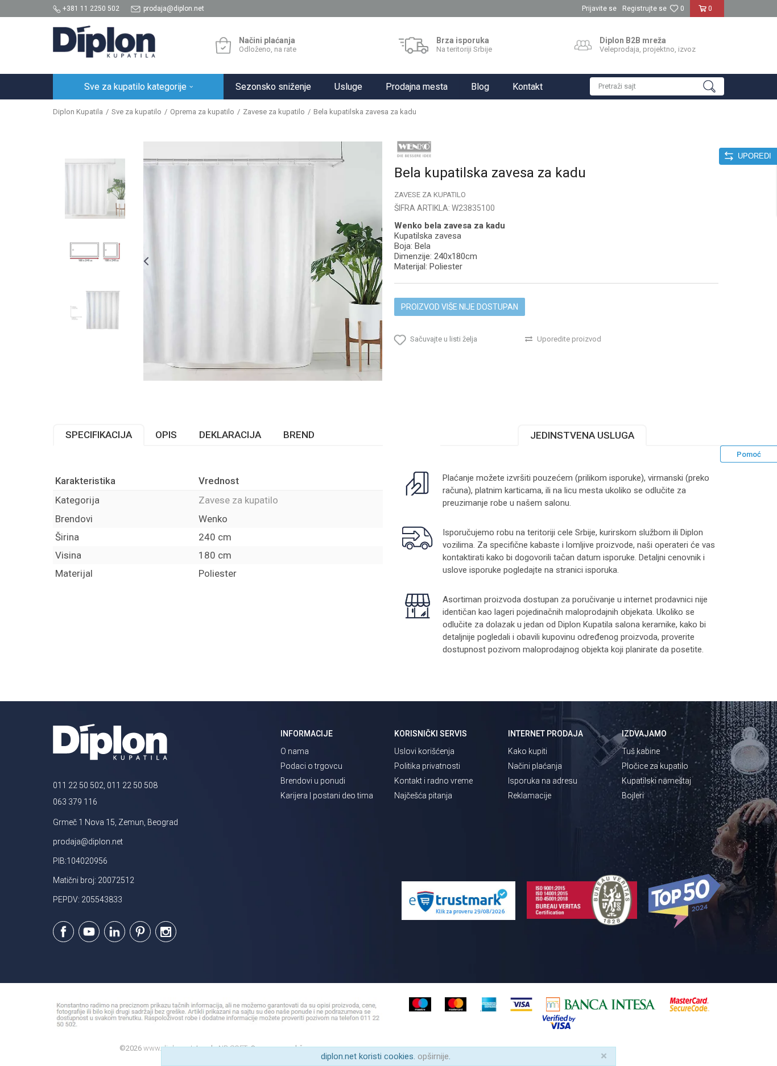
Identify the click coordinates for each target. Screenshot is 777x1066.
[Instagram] (165, 931)
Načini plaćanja (535, 766)
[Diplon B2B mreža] (583, 45)
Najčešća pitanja (423, 795)
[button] (657, 86)
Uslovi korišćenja (424, 751)
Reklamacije (529, 795)
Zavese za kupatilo (274, 111)
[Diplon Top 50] (686, 901)
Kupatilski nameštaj (656, 780)
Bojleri (633, 795)
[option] (95, 188)
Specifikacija (98, 434)
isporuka (601, 570)
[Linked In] (114, 931)
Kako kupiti (527, 751)
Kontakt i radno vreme (433, 780)
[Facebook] (63, 931)
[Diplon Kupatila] (104, 42)
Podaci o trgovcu (311, 766)
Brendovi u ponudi (312, 780)
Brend (299, 434)
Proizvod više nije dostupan (459, 306)
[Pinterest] (140, 931)
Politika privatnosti (427, 766)
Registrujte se (644, 9)
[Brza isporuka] (414, 45)
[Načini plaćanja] (223, 45)
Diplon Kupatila (78, 111)
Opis (166, 434)
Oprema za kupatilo (202, 111)
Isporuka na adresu (542, 780)
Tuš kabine (641, 751)
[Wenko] (414, 149)
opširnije (433, 1056)
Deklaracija (230, 434)
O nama (294, 751)
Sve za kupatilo (136, 111)
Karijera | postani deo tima (326, 795)
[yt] (89, 931)
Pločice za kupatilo (655, 766)
